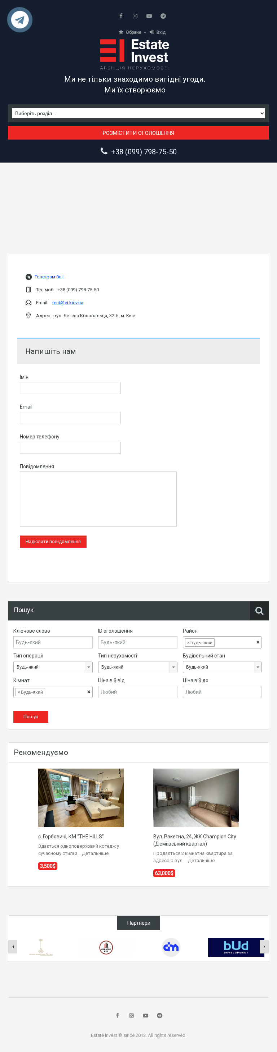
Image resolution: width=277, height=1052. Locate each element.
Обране (133, 32)
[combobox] (222, 642)
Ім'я (24, 377)
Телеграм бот (49, 276)
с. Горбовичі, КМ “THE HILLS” (71, 836)
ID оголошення (115, 631)
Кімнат (21, 680)
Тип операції (28, 656)
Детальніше (95, 853)
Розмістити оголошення (138, 133)
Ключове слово (31, 631)
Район (190, 631)
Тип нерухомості (117, 656)
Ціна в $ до (195, 680)
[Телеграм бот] (20, 22)
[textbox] (222, 642)
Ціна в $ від (111, 680)
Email (26, 407)
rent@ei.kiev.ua (67, 302)
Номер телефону (40, 437)
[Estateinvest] (135, 54)
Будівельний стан (204, 656)
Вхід (161, 32)
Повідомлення (37, 466)
